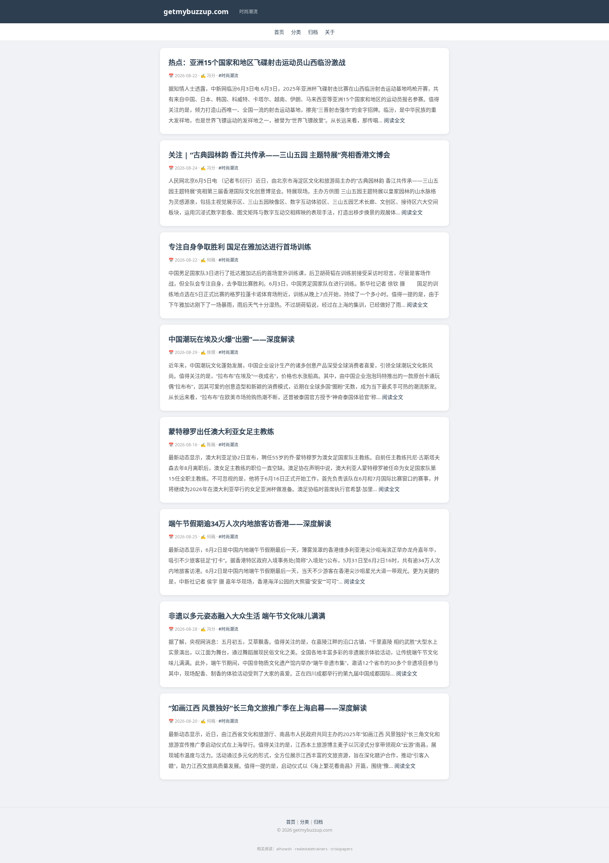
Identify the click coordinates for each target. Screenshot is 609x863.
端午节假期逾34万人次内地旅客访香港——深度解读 (249, 523)
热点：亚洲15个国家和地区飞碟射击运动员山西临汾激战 (256, 62)
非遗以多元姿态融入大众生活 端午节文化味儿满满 (246, 616)
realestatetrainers (311, 848)
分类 (296, 32)
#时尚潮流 (228, 76)
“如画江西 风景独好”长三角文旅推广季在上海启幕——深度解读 (267, 708)
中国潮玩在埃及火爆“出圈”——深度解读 (231, 339)
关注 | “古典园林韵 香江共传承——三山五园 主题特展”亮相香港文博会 (279, 155)
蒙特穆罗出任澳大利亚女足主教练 (221, 431)
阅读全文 (394, 120)
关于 (330, 32)
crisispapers (341, 848)
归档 (313, 32)
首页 (279, 32)
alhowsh (284, 848)
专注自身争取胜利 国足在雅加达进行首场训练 (239, 247)
